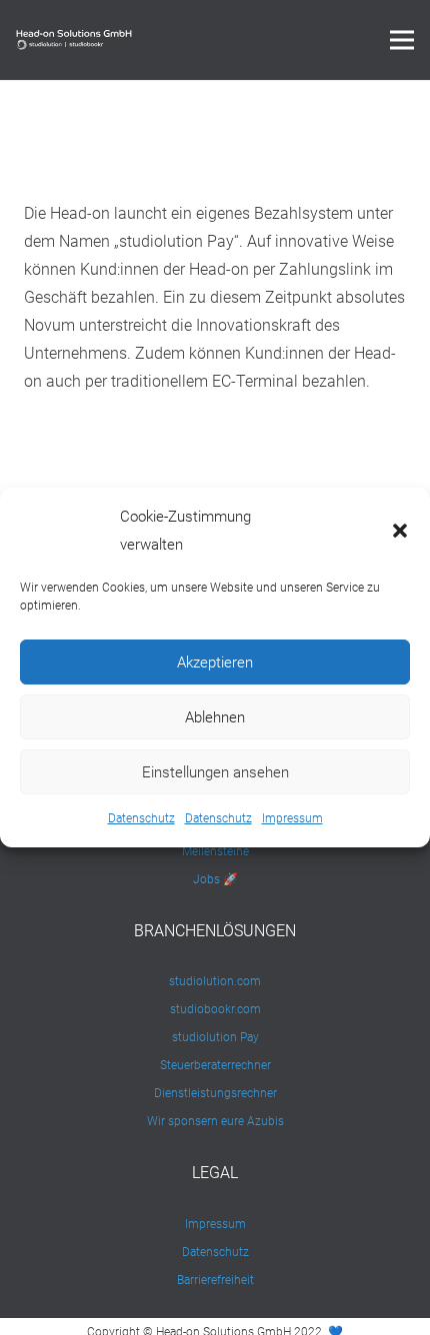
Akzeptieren (215, 662)
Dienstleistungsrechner (215, 1093)
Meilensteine (215, 851)
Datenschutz (141, 818)
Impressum (292, 818)
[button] (400, 531)
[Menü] (402, 40)
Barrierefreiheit (215, 1280)
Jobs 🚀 (215, 879)
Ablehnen (215, 717)
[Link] (74, 40)
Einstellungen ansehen (215, 772)
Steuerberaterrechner (215, 1065)
